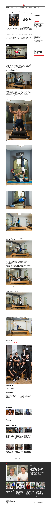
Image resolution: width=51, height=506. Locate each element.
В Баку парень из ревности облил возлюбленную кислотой (27, 453)
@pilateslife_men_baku (14, 342)
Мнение (30, 7)
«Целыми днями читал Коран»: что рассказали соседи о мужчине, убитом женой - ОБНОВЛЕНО (10, 454)
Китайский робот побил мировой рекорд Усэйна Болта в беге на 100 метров (38, 51)
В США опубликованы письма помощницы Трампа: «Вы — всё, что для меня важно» (25, 402)
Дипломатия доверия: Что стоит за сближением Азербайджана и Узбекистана (11, 396)
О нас (7, 502)
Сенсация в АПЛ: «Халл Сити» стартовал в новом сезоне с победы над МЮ (38, 25)
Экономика (22, 7)
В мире (35, 7)
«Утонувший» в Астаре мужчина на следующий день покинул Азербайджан (28, 417)
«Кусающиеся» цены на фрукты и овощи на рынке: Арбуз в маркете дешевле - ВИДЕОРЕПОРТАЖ (30, 491)
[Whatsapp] (12, 388)
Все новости (39, 55)
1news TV (39, 7)
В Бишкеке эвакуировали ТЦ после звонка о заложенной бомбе (19, 417)
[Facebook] (10, 388)
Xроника (7, 7)
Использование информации (10, 501)
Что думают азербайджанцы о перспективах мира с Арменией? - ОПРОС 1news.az (19, 491)
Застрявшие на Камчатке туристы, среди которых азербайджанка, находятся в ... (25, 396)
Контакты (7, 503)
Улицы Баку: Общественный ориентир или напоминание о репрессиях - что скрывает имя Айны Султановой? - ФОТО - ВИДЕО (40, 492)
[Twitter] (11, 388)
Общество (17, 7)
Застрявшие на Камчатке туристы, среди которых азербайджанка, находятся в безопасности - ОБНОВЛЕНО (10, 418)
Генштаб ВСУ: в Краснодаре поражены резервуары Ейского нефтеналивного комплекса (38, 46)
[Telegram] (13, 388)
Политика (12, 7)
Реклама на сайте (8, 500)
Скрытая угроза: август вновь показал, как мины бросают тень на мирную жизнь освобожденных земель (10, 435)
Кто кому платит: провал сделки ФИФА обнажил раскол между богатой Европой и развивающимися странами (28, 436)
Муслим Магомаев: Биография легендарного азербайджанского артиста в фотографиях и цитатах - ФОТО (19, 455)
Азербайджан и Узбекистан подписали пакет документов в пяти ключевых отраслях (12, 402)
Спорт (26, 7)
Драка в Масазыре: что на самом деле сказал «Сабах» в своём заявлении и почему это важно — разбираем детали (19, 436)
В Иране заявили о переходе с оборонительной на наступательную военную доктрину (38, 36)
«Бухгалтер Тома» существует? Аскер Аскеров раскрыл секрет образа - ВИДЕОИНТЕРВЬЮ (36, 468)
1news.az (36, 501)
